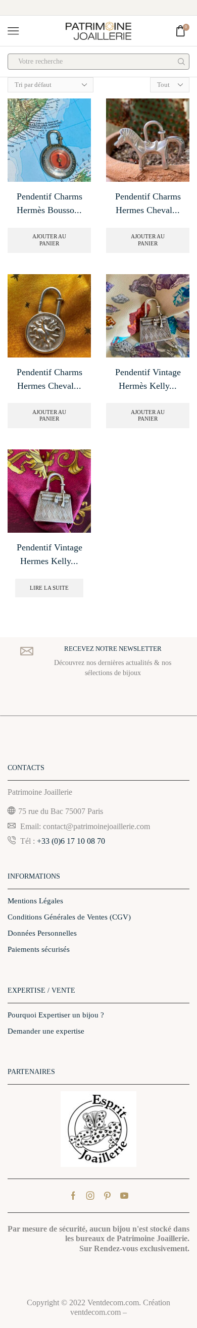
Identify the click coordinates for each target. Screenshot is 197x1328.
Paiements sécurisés (39, 949)
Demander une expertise (46, 1031)
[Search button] (181, 61)
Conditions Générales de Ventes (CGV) (69, 917)
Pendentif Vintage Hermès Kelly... (148, 379)
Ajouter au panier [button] (49, 239)
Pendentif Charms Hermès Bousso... (49, 203)
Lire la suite (49, 588)
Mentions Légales (35, 901)
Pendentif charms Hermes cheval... (148, 203)
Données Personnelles (42, 933)
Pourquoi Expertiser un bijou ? (56, 1015)
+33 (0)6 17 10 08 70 (71, 841)
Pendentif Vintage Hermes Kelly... (49, 554)
